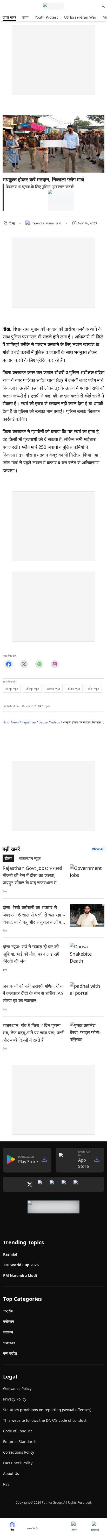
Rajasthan (29, 722)
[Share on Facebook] (9, 664)
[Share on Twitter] (24, 664)
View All (98, 849)
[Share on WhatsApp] (39, 664)
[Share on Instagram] (55, 664)
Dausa (43, 722)
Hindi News (11, 722)
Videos (55, 722)
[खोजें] (103, 6)
